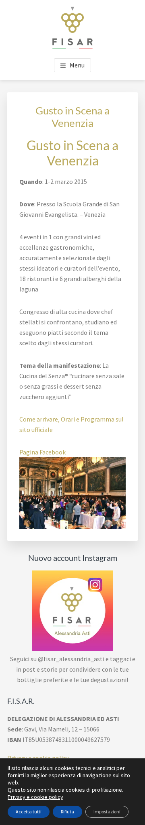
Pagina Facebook (42, 452)
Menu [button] (77, 65)
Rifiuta (67, 812)
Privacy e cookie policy (35, 797)
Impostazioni (106, 812)
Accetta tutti (28, 812)
